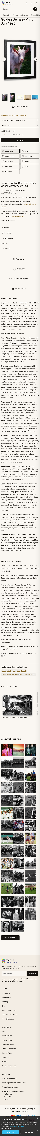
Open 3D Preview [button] (22, 107)
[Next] (36, 59)
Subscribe (32, 973)
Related (23, 671)
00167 (33, 674)
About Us (5, 989)
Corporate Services (9, 1010)
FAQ (3, 1031)
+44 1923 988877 (10, 1078)
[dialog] (20, 1126)
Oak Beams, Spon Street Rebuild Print (16, 717)
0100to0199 (27, 674)
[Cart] (31, 3)
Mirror (20, 674)
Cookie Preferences (9, 1066)
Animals (9, 671)
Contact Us (6, 1074)
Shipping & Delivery (8, 1044)
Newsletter (6, 1062)
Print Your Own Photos (10, 1015)
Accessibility (6, 1027)
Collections (24, 15)
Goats (18, 671)
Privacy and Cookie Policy (17, 1126)
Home (4, 671)
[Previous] (4, 59)
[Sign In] (36, 3)
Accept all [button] (10, 1132)
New (3, 1006)
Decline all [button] (29, 1132)
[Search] (35, 9)
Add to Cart (20, 140)
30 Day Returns (17, 216)
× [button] (38, 1118)
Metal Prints (6, 1057)
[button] (20, 1128)
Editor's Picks (6, 997)
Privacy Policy (7, 1036)
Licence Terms (7, 1053)
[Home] (8, 3)
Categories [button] (6, 15)
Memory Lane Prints (12, 674)
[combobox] (17, 9)
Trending (5, 1002)
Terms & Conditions (9, 1049)
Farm (14, 671)
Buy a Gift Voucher (8, 1019)
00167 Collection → (10, 938)
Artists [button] (15, 15)
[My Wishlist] (26, 3)
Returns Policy (7, 1040)
